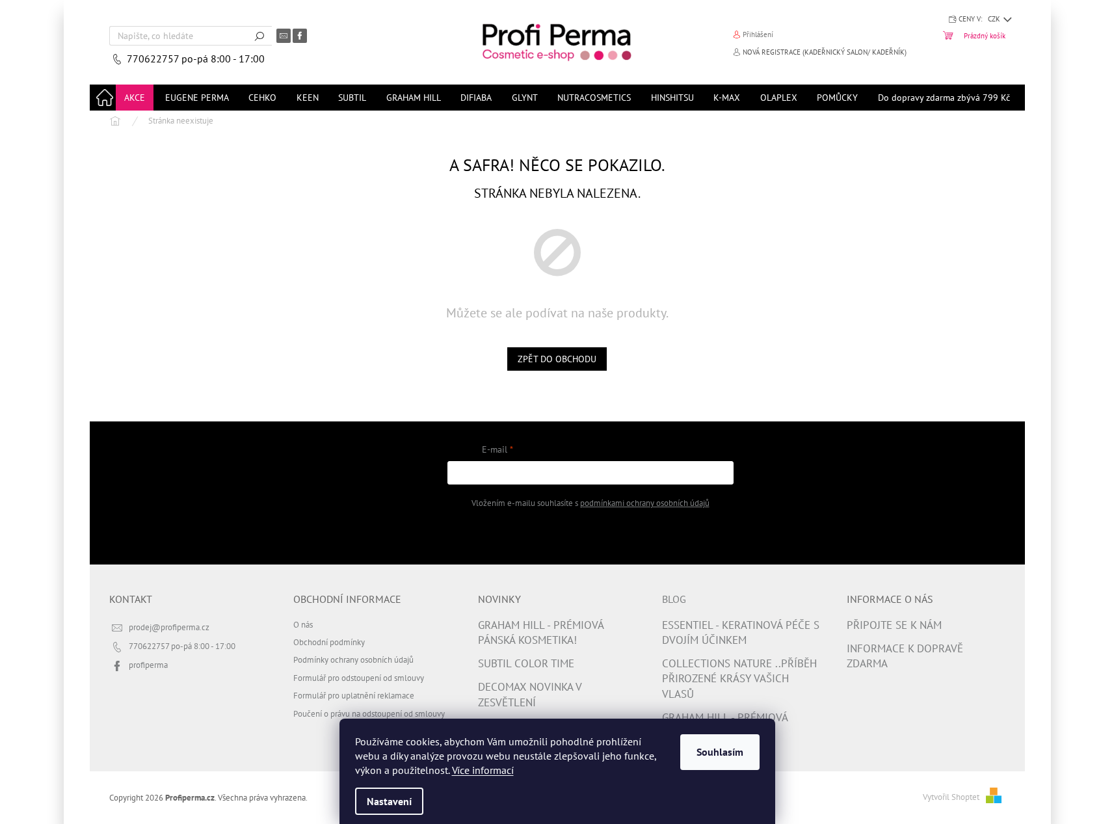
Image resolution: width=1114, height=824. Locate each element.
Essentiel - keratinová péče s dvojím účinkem (740, 632)
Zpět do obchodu (557, 359)
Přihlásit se (590, 535)
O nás (303, 624)
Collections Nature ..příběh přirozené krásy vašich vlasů (739, 678)
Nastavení (389, 801)
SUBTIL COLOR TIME (526, 663)
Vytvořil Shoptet (951, 796)
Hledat (259, 35)
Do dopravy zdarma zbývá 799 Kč (944, 97)
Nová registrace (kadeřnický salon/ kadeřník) (825, 52)
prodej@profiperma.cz (169, 627)
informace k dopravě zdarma (905, 656)
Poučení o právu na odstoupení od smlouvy (369, 713)
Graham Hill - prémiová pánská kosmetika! (540, 632)
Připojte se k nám (894, 625)
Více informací (483, 770)
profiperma (148, 664)
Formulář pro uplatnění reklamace (353, 695)
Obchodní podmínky (329, 642)
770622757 (154, 58)
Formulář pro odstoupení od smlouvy (358, 677)
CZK (995, 18)
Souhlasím (719, 751)
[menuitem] (134, 98)
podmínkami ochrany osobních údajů (645, 503)
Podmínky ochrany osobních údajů (353, 659)
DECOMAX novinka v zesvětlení (529, 694)
